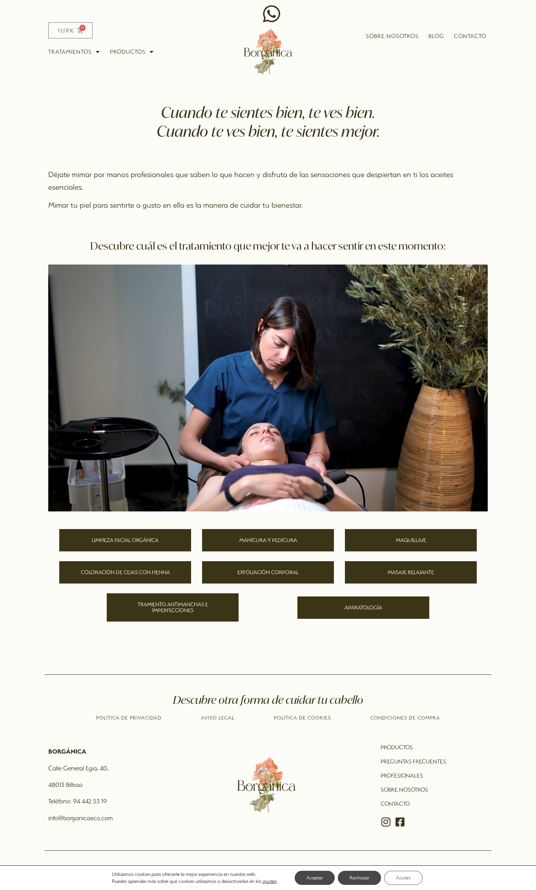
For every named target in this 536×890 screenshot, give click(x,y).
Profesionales (402, 775)
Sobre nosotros (392, 36)
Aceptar (314, 878)
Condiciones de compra (405, 718)
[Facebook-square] (400, 822)
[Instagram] (386, 822)
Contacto (470, 36)
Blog (436, 36)
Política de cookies (302, 718)
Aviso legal (218, 718)
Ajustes (403, 878)
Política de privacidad (129, 718)
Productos (128, 52)
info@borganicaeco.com (80, 818)
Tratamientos (70, 52)
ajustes (270, 881)
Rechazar (359, 878)
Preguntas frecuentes (413, 761)
